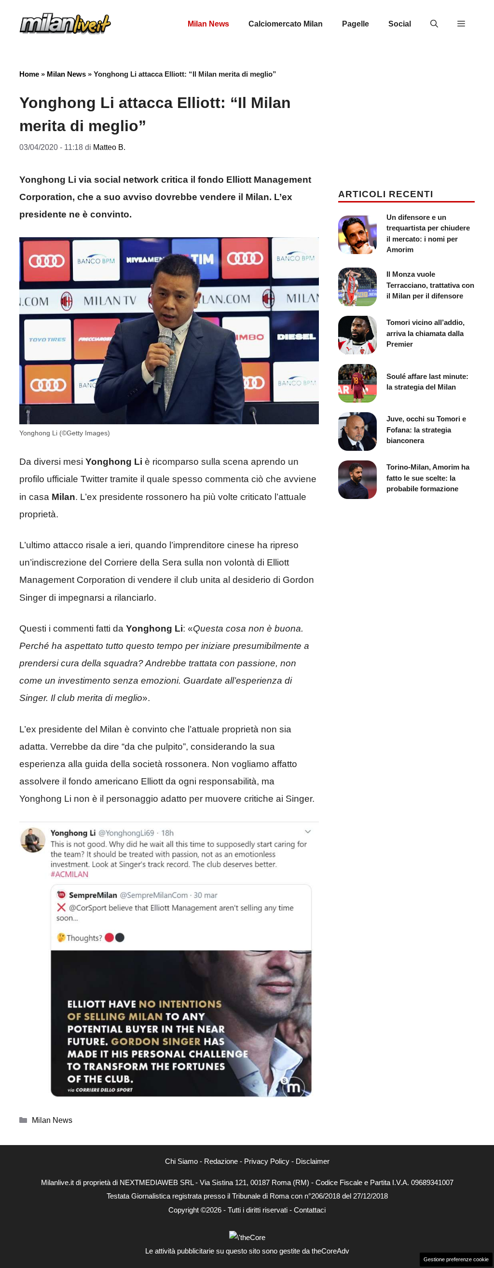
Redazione (221, 1161)
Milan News (208, 24)
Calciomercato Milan (285, 24)
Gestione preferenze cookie (456, 1259)
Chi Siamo (181, 1161)
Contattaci (310, 1210)
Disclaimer (312, 1161)
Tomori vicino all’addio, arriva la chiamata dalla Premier (425, 333)
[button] (434, 24)
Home (29, 74)
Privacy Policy (266, 1161)
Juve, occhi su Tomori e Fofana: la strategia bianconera (426, 430)
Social (399, 24)
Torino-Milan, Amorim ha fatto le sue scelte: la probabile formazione (427, 478)
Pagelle (355, 24)
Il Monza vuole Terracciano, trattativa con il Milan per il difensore (430, 285)
